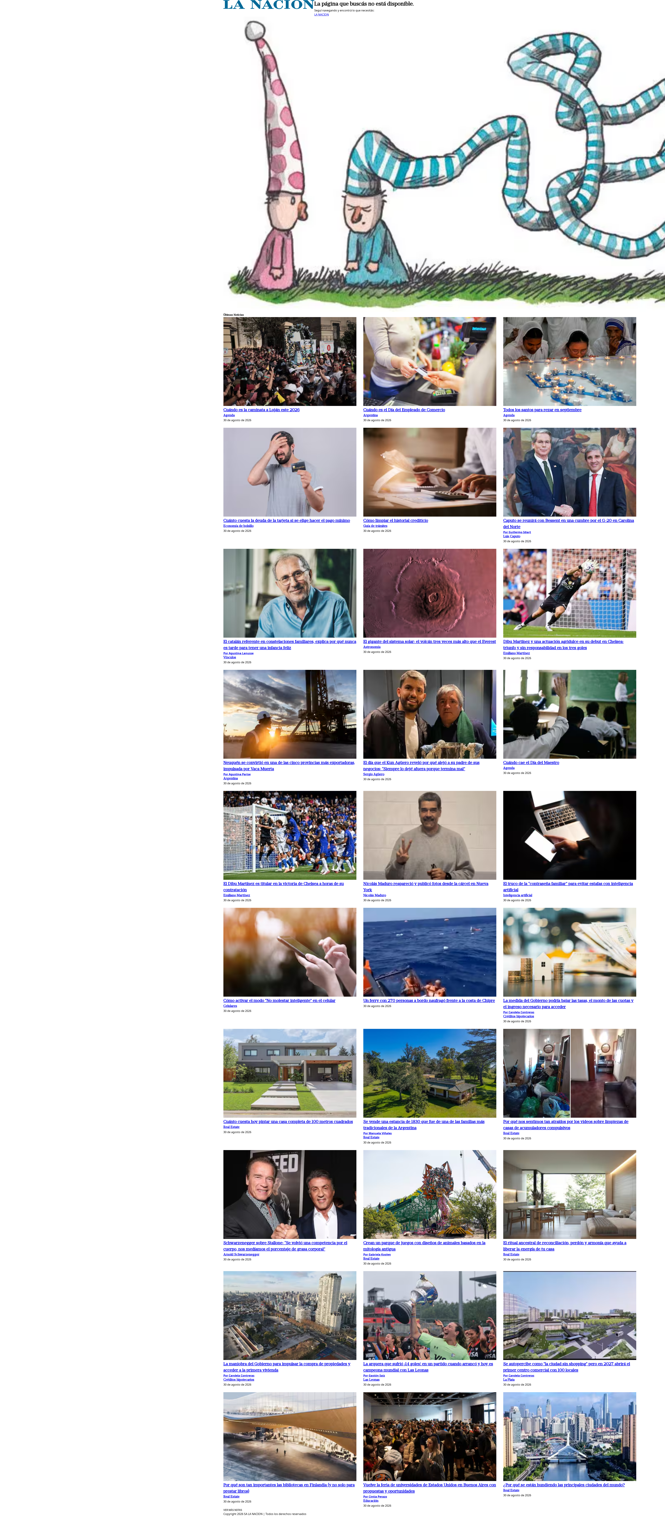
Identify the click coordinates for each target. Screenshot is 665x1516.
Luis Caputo (511, 536)
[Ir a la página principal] (268, 8)
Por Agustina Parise (237, 774)
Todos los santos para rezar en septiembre (542, 410)
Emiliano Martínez (516, 653)
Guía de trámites (375, 526)
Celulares (230, 1006)
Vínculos (229, 657)
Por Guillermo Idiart (517, 532)
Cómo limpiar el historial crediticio (395, 521)
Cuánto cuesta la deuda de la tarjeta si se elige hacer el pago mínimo (286, 521)
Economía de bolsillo (238, 526)
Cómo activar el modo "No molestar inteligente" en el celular (279, 1001)
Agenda (229, 415)
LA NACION (321, 14)
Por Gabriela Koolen (377, 1254)
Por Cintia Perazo (375, 1497)
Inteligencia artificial (517, 895)
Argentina (370, 415)
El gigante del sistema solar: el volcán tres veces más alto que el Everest (429, 642)
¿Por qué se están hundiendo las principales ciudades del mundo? (564, 1485)
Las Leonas (371, 1380)
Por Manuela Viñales (377, 1133)
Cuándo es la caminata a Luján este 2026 (261, 410)
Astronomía (371, 647)
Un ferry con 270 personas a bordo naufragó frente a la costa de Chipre (429, 1001)
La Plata (509, 1380)
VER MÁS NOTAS (232, 1510)
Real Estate (231, 1127)
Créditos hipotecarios (518, 1016)
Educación (370, 1501)
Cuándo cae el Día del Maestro (531, 763)
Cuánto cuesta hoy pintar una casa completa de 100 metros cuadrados (288, 1122)
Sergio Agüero (373, 774)
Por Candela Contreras (518, 1012)
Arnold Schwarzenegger (241, 1254)
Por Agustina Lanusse (238, 653)
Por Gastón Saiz (374, 1375)
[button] (289, 362)
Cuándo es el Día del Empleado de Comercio (404, 410)
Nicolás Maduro (374, 895)
